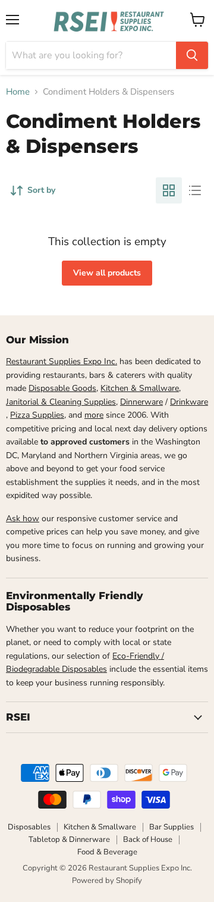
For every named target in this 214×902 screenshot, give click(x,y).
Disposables (29, 827)
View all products (107, 272)
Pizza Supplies (37, 415)
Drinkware (189, 402)
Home (18, 92)
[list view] (195, 190)
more (93, 415)
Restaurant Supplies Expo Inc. (61, 361)
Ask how (22, 518)
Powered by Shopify (107, 880)
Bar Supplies (171, 827)
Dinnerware (141, 402)
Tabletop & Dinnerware (69, 839)
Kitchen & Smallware (139, 388)
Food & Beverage (107, 852)
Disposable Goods (62, 388)
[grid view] (169, 190)
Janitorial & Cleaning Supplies (61, 402)
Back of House (147, 839)
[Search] (192, 55)
